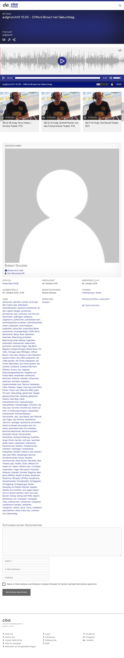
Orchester (36, 467)
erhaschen (34, 378)
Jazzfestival (30, 420)
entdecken (30, 376)
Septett (33, 487)
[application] (62, 78)
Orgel (16, 470)
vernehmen (25, 502)
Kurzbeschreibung (21, 437)
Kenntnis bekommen (11, 431)
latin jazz (27, 440)
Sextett (5, 490)
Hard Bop (14, 399)
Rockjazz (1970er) (20, 478)
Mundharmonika (9, 458)
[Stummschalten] (110, 78)
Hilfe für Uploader (12, 644)
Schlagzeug (7, 484)
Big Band (32, 346)
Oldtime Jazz (25, 467)
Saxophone (34, 478)
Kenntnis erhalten (29, 431)
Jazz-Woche (18, 420)
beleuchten (30, 343)
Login (47, 634)
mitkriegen (16, 449)
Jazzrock (6, 423)
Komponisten (25, 434)
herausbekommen (10, 402)
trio (15, 499)
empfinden (19, 376)
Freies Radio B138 (10, 284)
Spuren (5, 496)
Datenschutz (51, 640)
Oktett (15, 467)
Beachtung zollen (10, 340)
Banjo (16, 334)
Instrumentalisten (22, 414)
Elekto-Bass (7, 376)
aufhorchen (18, 320)
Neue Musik (21, 461)
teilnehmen (7, 499)
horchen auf (25, 408)
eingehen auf (30, 373)
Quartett (15, 473)
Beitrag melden (90, 305)
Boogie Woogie (18, 349)
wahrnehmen (8, 511)
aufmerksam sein (32, 320)
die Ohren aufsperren (25, 361)
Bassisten (29, 334)
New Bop (32, 461)
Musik (98, 293)
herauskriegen (21, 405)
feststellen (34, 384)
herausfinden (8, 405)
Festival (25, 384)
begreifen (30, 340)
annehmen (26, 311)
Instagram (90, 637)
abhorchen (7, 302)
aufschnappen (25, 326)
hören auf (36, 408)
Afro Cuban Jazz (9, 305)
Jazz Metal (24, 417)
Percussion (25, 470)
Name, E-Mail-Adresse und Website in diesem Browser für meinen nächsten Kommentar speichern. (52, 584)
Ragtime (32, 473)
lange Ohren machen (12, 440)
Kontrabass (7, 437)
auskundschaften (31, 329)
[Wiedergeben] (3, 78)
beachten (6, 337)
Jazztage (15, 423)
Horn (4, 411)
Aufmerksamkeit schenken (14, 323)
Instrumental (8, 414)
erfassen (24, 378)
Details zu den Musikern (30, 355)
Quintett (23, 473)
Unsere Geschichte (13, 640)
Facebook (90, 634)
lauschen (35, 440)
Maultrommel (8, 446)
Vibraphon (7, 508)
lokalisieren (20, 443)
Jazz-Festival (35, 417)
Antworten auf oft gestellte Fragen (20, 647)
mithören (6, 449)
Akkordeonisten (9, 308)
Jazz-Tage (7, 420)
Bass (22, 334)
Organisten (7, 470)
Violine (16, 508)
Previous (1, 111)
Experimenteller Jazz (11, 384)
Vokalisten (37, 508)
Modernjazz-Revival (26, 455)
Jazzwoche (25, 423)
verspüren (36, 502)
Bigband (6, 349)
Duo (19, 370)
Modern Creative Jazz (23, 452)
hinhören (33, 405)
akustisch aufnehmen (27, 308)
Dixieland (14, 367)
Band (37, 332)
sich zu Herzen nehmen (13, 493)
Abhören (17, 302)
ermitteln (16, 382)
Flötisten (12, 387)
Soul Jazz (34, 493)
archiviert (23, 314)
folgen (19, 387)
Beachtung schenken (21, 337)
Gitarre (5, 399)
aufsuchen (17, 329)
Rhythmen (35, 475)
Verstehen (26, 505)
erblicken (6, 378)
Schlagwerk (35, 481)
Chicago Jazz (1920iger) (19, 352)
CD (39, 349)
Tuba (4, 502)
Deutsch (46, 302)
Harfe (21, 399)
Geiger (36, 393)
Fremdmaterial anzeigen (95, 299)
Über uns (8, 634)
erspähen (25, 382)
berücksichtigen (20, 346)
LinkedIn (89, 640)
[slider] (57, 78)
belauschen (18, 343)
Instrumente (7, 417)
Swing (13, 496)
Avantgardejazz (21, 332)
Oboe (24, 464)
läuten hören (8, 443)
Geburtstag (16, 393)
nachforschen (8, 461)
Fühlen (5, 390)
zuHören (35, 511)
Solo (27, 493)
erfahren (15, 378)
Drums (14, 370)
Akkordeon (23, 305)
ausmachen (7, 332)
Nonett (18, 464)
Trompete (21, 499)
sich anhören (15, 490)
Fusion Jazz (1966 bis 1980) (21, 390)
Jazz (16, 417)
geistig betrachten (10, 396)
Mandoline (31, 443)
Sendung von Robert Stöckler (15, 487)
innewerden (32, 411)
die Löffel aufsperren (25, 358)
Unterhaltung (88, 293)
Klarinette (6, 434)
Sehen (31, 484)
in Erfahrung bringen (17, 411)
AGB (47, 644)
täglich (36, 496)
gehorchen (27, 393)
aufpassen (13, 326)
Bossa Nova (31, 349)
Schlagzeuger (20, 484)
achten (25, 302)
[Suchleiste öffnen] (120, 5)
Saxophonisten (9, 481)
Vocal (22, 508)
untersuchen (13, 502)
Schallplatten (23, 481)
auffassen (28, 317)
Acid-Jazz (33, 302)
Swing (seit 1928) (24, 496)
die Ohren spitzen (28, 364)
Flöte (4, 387)
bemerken (7, 346)
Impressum (50, 637)
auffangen (18, 317)
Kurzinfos (35, 437)
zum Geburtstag (9, 514)
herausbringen (26, 402)
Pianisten (35, 470)
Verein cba (9, 637)
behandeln (7, 343)
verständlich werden (11, 505)
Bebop (22, 340)
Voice (28, 508)
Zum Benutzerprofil (15, 273)
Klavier (15, 434)
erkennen (6, 382)
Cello (4, 352)
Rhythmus (6, 478)
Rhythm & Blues (23, 475)
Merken (19, 446)
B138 (31, 332)
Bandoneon (7, 334)
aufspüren (7, 329)
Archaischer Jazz (10, 314)
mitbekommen (30, 446)
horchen (15, 408)
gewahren (33, 396)
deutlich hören (9, 358)
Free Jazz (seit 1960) (32, 387)
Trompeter (32, 499)
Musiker (28, 458)
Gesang (23, 396)
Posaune (6, 473)
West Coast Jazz (22, 511)
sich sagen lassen (30, 490)
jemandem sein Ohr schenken (22, 428)
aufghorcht (7, 35)
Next (122, 111)
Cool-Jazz (13, 355)
